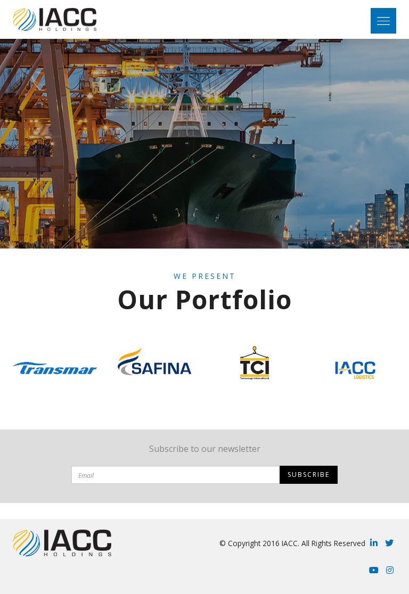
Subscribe (309, 474)
